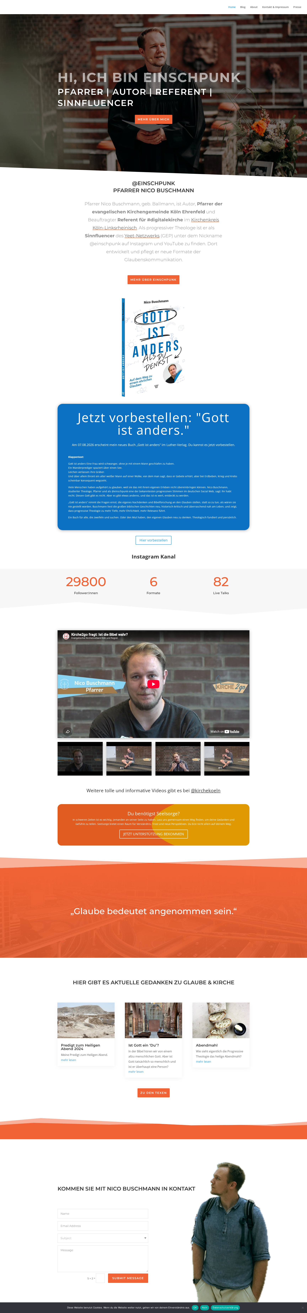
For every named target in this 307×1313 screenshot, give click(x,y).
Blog (243, 7)
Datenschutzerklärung (225, 1307)
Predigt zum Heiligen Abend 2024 (80, 1047)
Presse (297, 7)
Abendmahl (207, 1045)
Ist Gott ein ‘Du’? (143, 1045)
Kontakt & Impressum (275, 7)
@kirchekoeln (205, 790)
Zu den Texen (153, 1093)
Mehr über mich (153, 119)
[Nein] (302, 1307)
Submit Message (128, 1278)
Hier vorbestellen (153, 540)
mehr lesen (68, 1060)
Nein (204, 1307)
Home (232, 7)
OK (195, 1307)
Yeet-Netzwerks (142, 235)
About (254, 7)
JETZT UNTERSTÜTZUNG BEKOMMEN (153, 834)
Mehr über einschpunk (153, 279)
